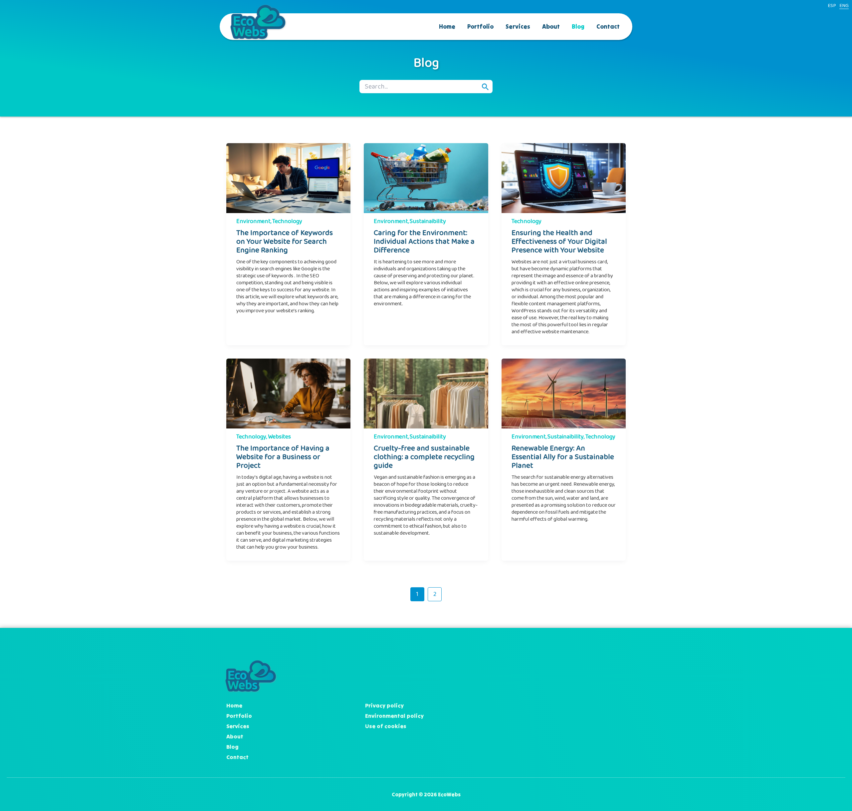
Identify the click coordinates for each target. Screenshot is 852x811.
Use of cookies (385, 726)
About (551, 26)
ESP (832, 5)
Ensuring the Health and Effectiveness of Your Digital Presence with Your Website (559, 241)
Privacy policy (384, 705)
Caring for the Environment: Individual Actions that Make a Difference (424, 241)
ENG (844, 5)
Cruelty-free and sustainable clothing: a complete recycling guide (424, 456)
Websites (279, 436)
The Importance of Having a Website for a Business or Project (282, 456)
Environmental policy (394, 715)
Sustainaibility (428, 221)
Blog (578, 26)
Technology (287, 221)
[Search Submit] (485, 87)
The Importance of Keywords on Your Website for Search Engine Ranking (284, 241)
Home (447, 26)
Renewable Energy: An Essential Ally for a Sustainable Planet (563, 456)
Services (518, 26)
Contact (608, 26)
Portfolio (480, 26)
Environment (253, 221)
